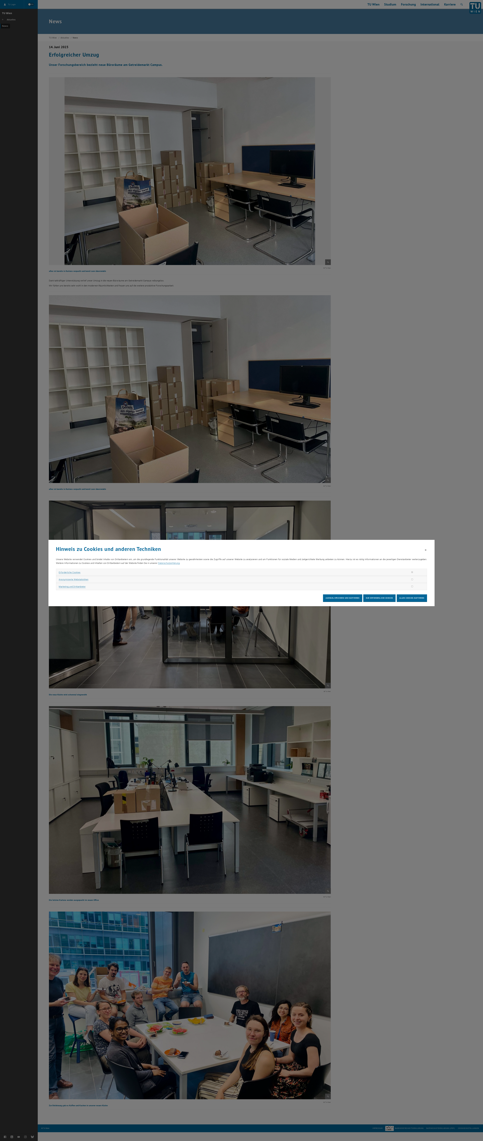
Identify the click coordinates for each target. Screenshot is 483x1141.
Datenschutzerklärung (169, 563)
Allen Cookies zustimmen (411, 598)
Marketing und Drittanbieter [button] (72, 586)
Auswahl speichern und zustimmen (342, 598)
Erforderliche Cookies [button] (69, 572)
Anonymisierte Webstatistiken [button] (73, 579)
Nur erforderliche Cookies (379, 598)
